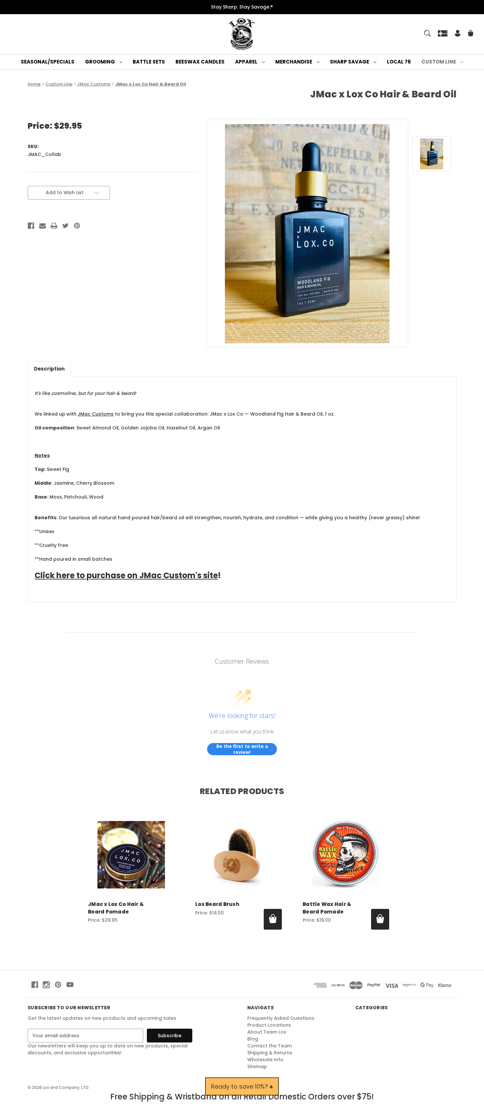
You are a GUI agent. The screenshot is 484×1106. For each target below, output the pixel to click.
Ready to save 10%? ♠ (242, 1086)
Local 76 (399, 61)
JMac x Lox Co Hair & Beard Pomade (116, 908)
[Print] (54, 225)
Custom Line (439, 61)
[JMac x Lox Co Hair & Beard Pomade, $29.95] (131, 855)
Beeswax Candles (200, 61)
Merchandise (294, 61)
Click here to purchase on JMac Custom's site (126, 575)
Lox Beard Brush (217, 904)
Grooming (100, 61)
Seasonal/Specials (47, 61)
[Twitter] (65, 225)
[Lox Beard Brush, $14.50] (238, 855)
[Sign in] (457, 34)
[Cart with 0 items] (470, 34)
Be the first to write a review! (242, 749)
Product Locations (269, 1025)
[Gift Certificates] (442, 33)
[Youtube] (70, 984)
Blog (252, 1039)
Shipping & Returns (269, 1052)
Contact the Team (269, 1045)
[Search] (427, 33)
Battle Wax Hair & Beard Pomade (327, 908)
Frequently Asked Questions (280, 1018)
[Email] (42, 225)
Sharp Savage (350, 61)
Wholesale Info (265, 1059)
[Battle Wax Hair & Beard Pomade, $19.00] (346, 855)
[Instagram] (46, 984)
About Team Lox (266, 1032)
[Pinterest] (77, 225)
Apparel (246, 61)
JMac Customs (96, 414)
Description (49, 368)
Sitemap (257, 1066)
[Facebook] (31, 225)
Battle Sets (149, 61)
